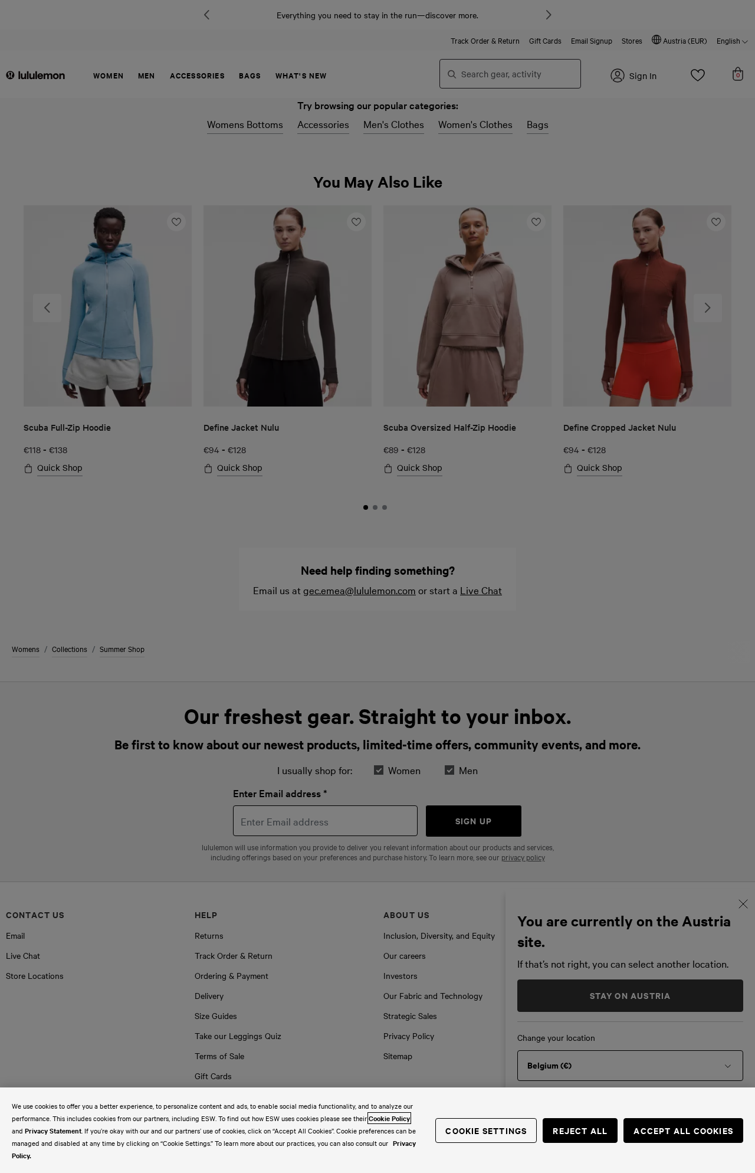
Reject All (580, 1130)
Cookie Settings (486, 1130)
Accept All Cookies (683, 1130)
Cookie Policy (389, 1118)
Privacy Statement (53, 1130)
